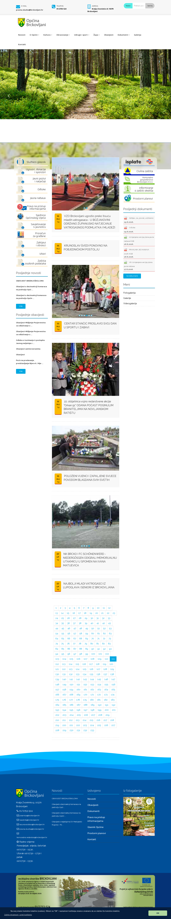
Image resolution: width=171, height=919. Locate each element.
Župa (96, 35)
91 (98, 648)
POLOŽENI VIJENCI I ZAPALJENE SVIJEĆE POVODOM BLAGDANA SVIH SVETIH (90, 477)
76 (68, 643)
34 (56, 623)
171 (92, 694)
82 (103, 643)
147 (113, 679)
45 (62, 628)
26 (68, 618)
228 (57, 730)
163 (99, 689)
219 (57, 725)
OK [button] (157, 913)
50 (92, 628)
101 (100, 653)
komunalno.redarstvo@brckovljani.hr (32, 837)
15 (68, 613)
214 (84, 720)
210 (57, 720)
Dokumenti (123, 35)
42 (103, 623)
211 (64, 720)
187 (78, 705)
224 (92, 725)
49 (86, 628)
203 (64, 715)
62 (104, 633)
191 (106, 705)
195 (71, 710)
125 (84, 669)
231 (78, 730)
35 (62, 623)
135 (91, 674)
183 (112, 699)
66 (68, 638)
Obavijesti (108, 35)
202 (57, 715)
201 (114, 710)
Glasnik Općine (96, 827)
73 (110, 638)
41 (98, 623)
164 (106, 689)
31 (97, 618)
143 (85, 679)
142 (78, 679)
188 (85, 705)
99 (86, 653)
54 (56, 633)
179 (85, 699)
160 (78, 689)
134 (84, 674)
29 (86, 618)
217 (105, 720)
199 (99, 710)
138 (112, 674)
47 (74, 628)
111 (113, 659)
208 (100, 715)
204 (71, 715)
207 (93, 715)
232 (85, 730)
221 (71, 725)
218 (112, 720)
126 (91, 669)
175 (57, 699)
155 (106, 684)
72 (104, 638)
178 (78, 699)
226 (106, 725)
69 (86, 638)
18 (85, 613)
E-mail (24, 6)
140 (64, 679)
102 (107, 653)
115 (77, 664)
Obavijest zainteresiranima (28, 349)
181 (99, 699)
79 (86, 643)
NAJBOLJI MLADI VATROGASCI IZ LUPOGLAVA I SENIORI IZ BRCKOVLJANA (88, 585)
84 (56, 648)
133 (77, 674)
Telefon (60, 6)
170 (85, 694)
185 (64, 705)
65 (62, 638)
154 (99, 684)
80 (91, 643)
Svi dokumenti (132, 276)
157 (57, 689)
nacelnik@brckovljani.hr (29, 820)
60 (92, 633)
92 (104, 648)
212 (71, 720)
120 (111, 664)
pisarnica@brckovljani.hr (30, 815)
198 (92, 710)
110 (106, 659)
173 (106, 694)
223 (85, 725)
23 (114, 613)
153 (92, 684)
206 (86, 715)
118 (97, 664)
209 (107, 715)
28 (80, 618)
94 (56, 653)
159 (71, 689)
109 (99, 659)
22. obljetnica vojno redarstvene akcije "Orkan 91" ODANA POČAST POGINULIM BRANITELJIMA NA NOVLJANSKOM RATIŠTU (88, 407)
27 (74, 618)
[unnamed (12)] (139, 816)
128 (105, 669)
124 (77, 669)
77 (74, 643)
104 (64, 659)
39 (86, 623)
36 (68, 623)
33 (109, 618)
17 (79, 613)
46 (68, 628)
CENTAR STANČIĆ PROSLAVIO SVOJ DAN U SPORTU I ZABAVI (90, 325)
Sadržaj (150, 6)
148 (57, 684)
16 (74, 613)
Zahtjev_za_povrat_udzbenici (138, 220)
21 (102, 613)
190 (100, 705)
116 (84, 664)
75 (62, 643)
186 (71, 705)
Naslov (128, 6)
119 (104, 664)
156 (113, 684)
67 (74, 638)
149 (64, 684)
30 (92, 618)
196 (78, 710)
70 (92, 638)
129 (112, 669)
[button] (18, 915)
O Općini (34, 35)
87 (74, 648)
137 (105, 674)
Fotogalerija (129, 292)
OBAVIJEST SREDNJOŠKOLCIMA (30, 281)
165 (113, 689)
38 (80, 623)
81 (97, 643)
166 (57, 694)
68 (80, 638)
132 (71, 674)
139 (57, 679)
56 (68, 633)
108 (92, 659)
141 (71, 679)
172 (99, 694)
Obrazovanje (62, 35)
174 (112, 694)
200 (107, 710)
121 (57, 669)
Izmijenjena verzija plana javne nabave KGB (139, 240)
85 (62, 648)
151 (78, 684)
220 (64, 725)
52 (104, 628)
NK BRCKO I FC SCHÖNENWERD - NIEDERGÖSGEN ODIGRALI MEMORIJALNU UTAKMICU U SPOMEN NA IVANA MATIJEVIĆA (90, 559)
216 (98, 720)
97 (74, 653)
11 (104, 608)
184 (57, 705)
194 (64, 710)
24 (56, 618)
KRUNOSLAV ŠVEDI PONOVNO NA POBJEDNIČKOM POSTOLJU (85, 247)
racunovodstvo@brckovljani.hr (32, 824)
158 (64, 689)
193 (57, 710)
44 (56, 628)
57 (74, 633)
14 (62, 613)
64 (56, 638)
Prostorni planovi (97, 833)
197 (85, 710)
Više (20, 306)
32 (103, 618)
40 (92, 623)
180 (92, 699)
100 (93, 653)
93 (110, 648)
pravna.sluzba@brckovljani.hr (29, 10)
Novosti (21, 35)
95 (62, 653)
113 (63, 664)
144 (92, 679)
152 (85, 684)
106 (78, 659)
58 (80, 633)
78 (80, 643)
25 (62, 618)
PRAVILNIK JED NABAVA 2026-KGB (136, 253)
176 (64, 699)
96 (68, 653)
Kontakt (22, 44)
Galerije (127, 298)
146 (106, 679)
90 (92, 648)
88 (80, 648)
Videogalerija (130, 303)
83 (109, 643)
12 (109, 608)
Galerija (137, 35)
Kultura (46, 35)
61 (98, 633)
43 (109, 623)
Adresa (95, 6)
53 (110, 628)
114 (70, 664)
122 (64, 669)
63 (110, 633)
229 (64, 730)
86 (68, 648)
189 (92, 705)
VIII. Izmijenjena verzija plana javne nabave (138, 265)
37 (74, 623)
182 (106, 699)
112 (57, 664)
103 (57, 659)
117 (91, 664)
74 (56, 643)
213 (77, 720)
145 (99, 679)
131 (64, 674)
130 (57, 674)
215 (91, 720)
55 (62, 633)
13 (56, 613)
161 (85, 689)
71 (98, 638)
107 (85, 659)
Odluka (129, 230)
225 (99, 725)
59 (86, 633)
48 (80, 628)
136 (98, 674)
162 (92, 689)
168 (71, 694)
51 (98, 628)
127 (98, 669)
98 (80, 653)
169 (78, 694)
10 (98, 608)
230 (71, 730)
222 (78, 725)
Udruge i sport (81, 35)
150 (71, 684)
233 (92, 730)
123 (70, 669)
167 (64, 694)
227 (113, 725)
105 (71, 659)
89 (86, 648)
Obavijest (20, 355)
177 (71, 699)
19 (91, 613)
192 (113, 705)
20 (96, 613)
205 (79, 715)
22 (108, 613)
